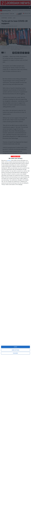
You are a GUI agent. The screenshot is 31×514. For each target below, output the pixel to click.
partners (9, 160)
